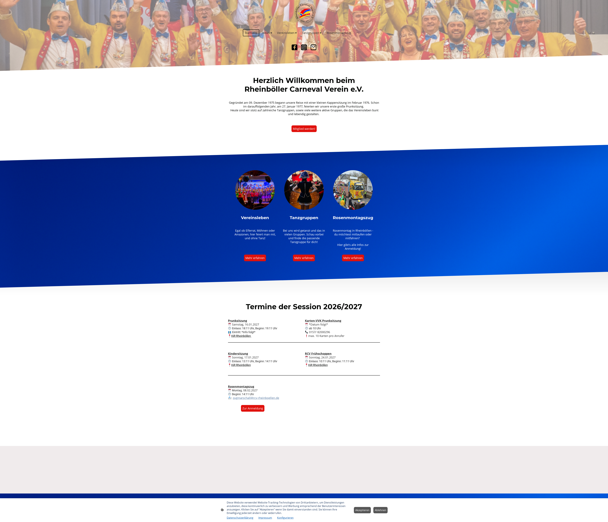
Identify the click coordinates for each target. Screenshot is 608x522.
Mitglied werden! (304, 129)
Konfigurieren (285, 517)
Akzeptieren (362, 510)
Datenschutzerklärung (240, 517)
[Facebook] (294, 47)
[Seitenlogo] (304, 13)
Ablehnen (380, 510)
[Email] (313, 47)
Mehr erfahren (255, 258)
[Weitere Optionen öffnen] (357, 32)
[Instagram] (304, 47)
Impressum (265, 517)
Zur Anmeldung (252, 408)
